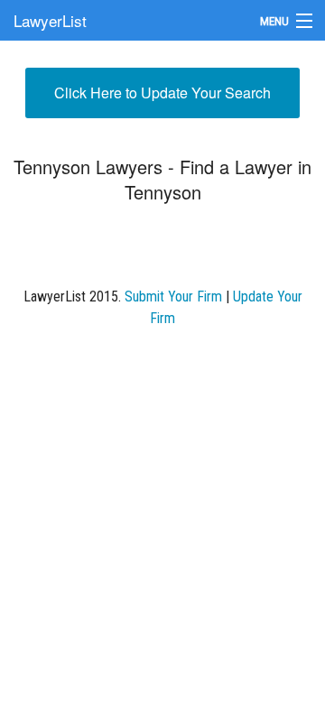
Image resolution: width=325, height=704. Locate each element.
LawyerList (50, 20)
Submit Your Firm (173, 296)
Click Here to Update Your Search (162, 92)
